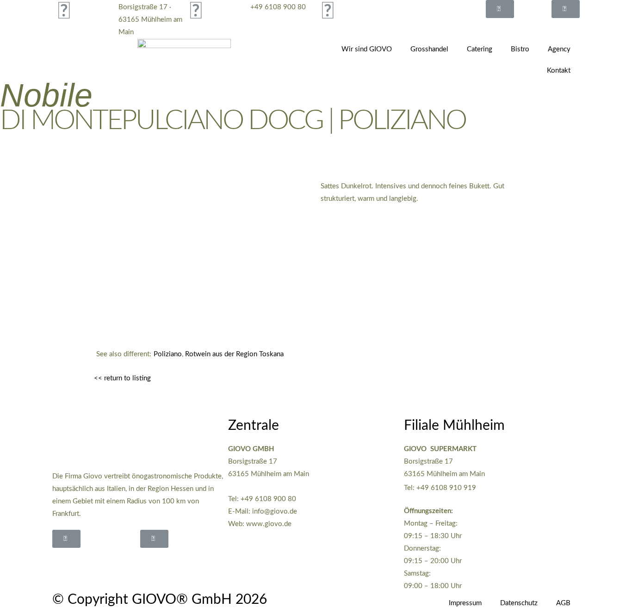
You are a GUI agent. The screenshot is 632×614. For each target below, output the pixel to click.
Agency (559, 49)
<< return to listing (122, 378)
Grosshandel (429, 49)
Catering (479, 49)
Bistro (520, 49)
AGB (563, 603)
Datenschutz (519, 603)
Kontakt (558, 70)
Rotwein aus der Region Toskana (234, 354)
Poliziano (168, 354)
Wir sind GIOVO (366, 49)
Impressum (465, 603)
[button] (500, 9)
